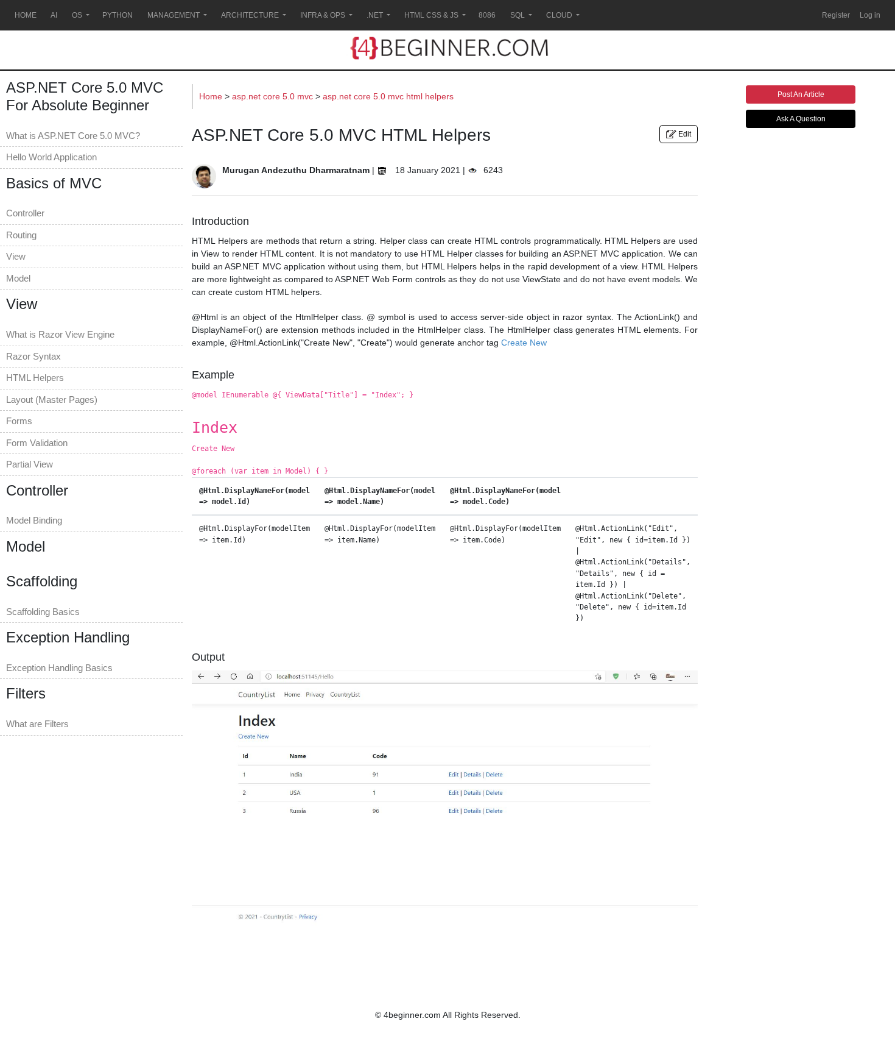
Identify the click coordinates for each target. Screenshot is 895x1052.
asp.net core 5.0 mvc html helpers (388, 96)
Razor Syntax (33, 356)
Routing (21, 235)
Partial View (29, 464)
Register (836, 15)
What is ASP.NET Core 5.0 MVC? (73, 135)
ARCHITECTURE (250, 15)
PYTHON (117, 15)
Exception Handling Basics (59, 668)
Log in (870, 15)
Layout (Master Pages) (51, 399)
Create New (524, 342)
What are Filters (37, 724)
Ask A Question (801, 119)
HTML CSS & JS (431, 15)
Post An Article (800, 94)
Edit (683, 134)
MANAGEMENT (174, 15)
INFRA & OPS (322, 15)
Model (18, 278)
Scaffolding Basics (43, 611)
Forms (19, 421)
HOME (26, 15)
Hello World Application (51, 157)
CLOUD (559, 15)
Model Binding (34, 520)
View (16, 256)
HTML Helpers (35, 377)
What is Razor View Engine (60, 334)
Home (212, 96)
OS (77, 15)
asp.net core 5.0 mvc (273, 96)
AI (54, 15)
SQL (517, 15)
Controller (25, 213)
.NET (375, 15)
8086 (487, 15)
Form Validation (37, 443)
